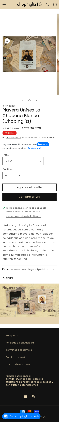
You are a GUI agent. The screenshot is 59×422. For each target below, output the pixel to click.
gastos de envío (13, 137)
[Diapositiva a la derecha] (36, 100)
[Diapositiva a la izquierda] (23, 100)
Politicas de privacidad (20, 342)
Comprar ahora (29, 196)
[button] (4, 4)
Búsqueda (12, 335)
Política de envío (16, 357)
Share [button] (9, 278)
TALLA (5, 154)
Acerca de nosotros (18, 364)
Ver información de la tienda (23, 216)
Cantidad (7, 169)
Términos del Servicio (19, 350)
